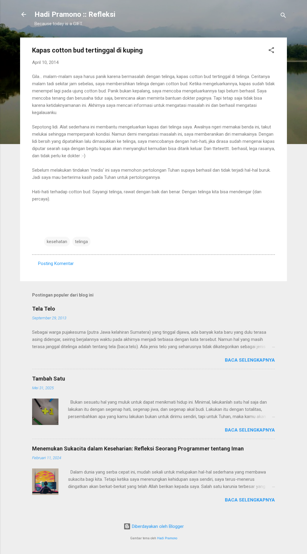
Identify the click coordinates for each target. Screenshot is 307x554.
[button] (271, 51)
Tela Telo (43, 309)
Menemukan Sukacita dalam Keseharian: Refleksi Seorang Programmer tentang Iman (138, 448)
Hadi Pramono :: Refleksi (74, 14)
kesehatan (57, 241)
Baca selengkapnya (250, 360)
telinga (81, 241)
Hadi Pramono (167, 538)
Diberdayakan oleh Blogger (157, 526)
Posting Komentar (56, 263)
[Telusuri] (283, 16)
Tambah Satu (48, 378)
